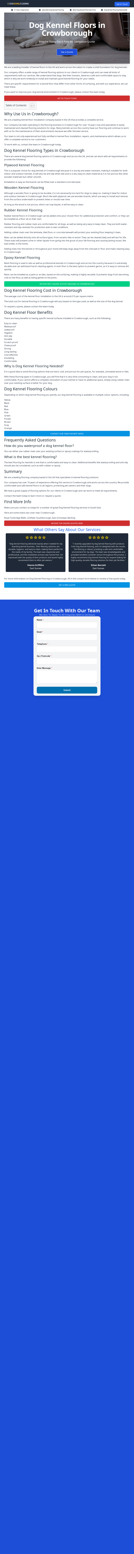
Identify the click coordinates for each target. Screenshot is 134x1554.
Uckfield (31, 517)
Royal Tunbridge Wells (15, 517)
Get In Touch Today (67, 98)
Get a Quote (67, 52)
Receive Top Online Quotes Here (67, 523)
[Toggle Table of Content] (31, 106)
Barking (71, 517)
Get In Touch (122, 4)
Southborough (43, 517)
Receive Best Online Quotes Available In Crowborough (67, 284)
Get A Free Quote (67, 585)
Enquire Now (67, 593)
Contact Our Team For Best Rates (67, 433)
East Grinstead (59, 517)
